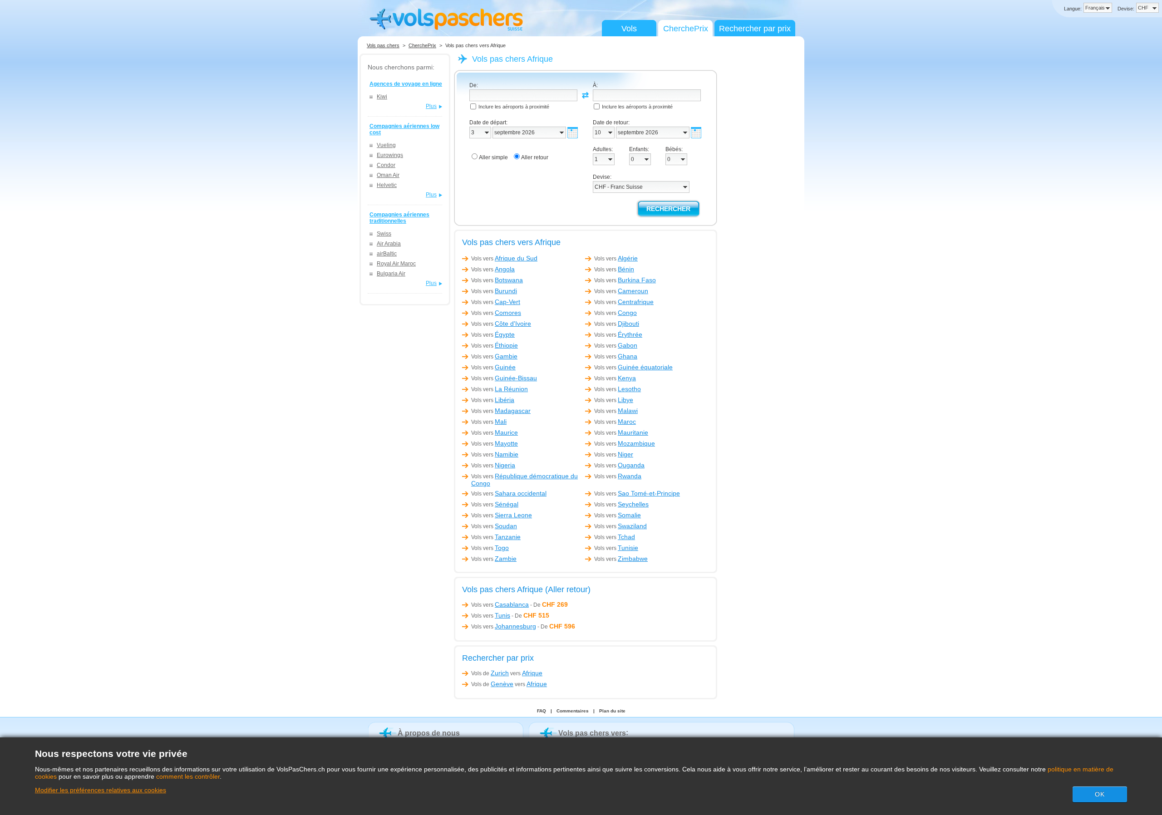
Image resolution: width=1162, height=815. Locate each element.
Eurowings (390, 155)
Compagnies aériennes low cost (404, 129)
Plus (431, 106)
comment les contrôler (188, 776)
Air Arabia (389, 244)
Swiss (384, 234)
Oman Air (388, 175)
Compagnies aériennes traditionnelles (399, 217)
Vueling (386, 145)
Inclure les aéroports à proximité (513, 106)
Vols (629, 28)
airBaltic (387, 253)
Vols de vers (506, 673)
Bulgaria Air (391, 273)
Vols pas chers (383, 45)
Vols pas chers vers (592, 733)
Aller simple (493, 157)
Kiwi (382, 96)
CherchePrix (685, 28)
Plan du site (612, 710)
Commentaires (572, 710)
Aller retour (534, 157)
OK (1100, 794)
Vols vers (504, 258)
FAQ (541, 710)
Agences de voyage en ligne (405, 84)
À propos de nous (429, 733)
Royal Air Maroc (396, 263)
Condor (386, 165)
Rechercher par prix (755, 28)
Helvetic (387, 185)
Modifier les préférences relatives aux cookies (100, 790)
